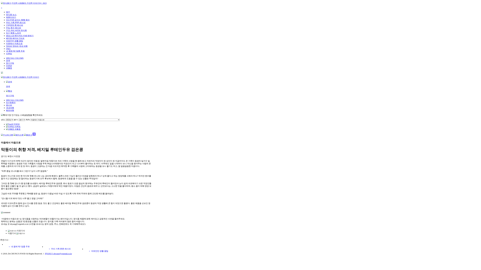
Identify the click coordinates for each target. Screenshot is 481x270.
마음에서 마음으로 (14, 43)
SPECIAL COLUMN (15, 58)
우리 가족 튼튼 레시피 (16, 23)
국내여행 (10, 108)
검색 (8, 61)
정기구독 (10, 63)
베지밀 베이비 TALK (15, 38)
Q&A (8, 49)
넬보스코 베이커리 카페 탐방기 (20, 36)
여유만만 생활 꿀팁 (14, 41)
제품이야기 (11, 17)
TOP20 (9, 66)
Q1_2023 (43, 3)
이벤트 (9, 54)
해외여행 (10, 110)
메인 (8, 12)
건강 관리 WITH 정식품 (16, 30)
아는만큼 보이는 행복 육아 (18, 20)
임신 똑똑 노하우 (13, 33)
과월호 (9, 68)
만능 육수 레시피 (13, 28)
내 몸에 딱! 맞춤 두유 (15, 51)
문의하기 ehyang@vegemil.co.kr (58, 254)
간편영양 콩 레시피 (14, 25)
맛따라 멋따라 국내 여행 (17, 46)
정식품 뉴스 (11, 15)
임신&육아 (11, 103)
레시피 (9, 105)
